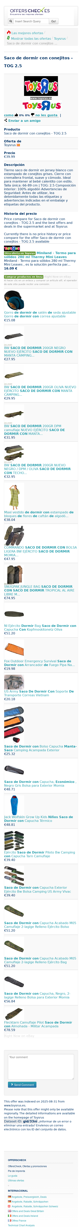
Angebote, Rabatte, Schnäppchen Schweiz (34, 1206)
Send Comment (23, 1085)
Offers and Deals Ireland (24, 1215)
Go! (53, 21)
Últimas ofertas (16, 1180)
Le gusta (12, 1175)
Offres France (18, 1220)
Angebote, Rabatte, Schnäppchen (29, 1201)
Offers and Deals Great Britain (27, 1211)
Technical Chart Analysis (21, 1225)
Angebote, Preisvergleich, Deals (29, 1196)
